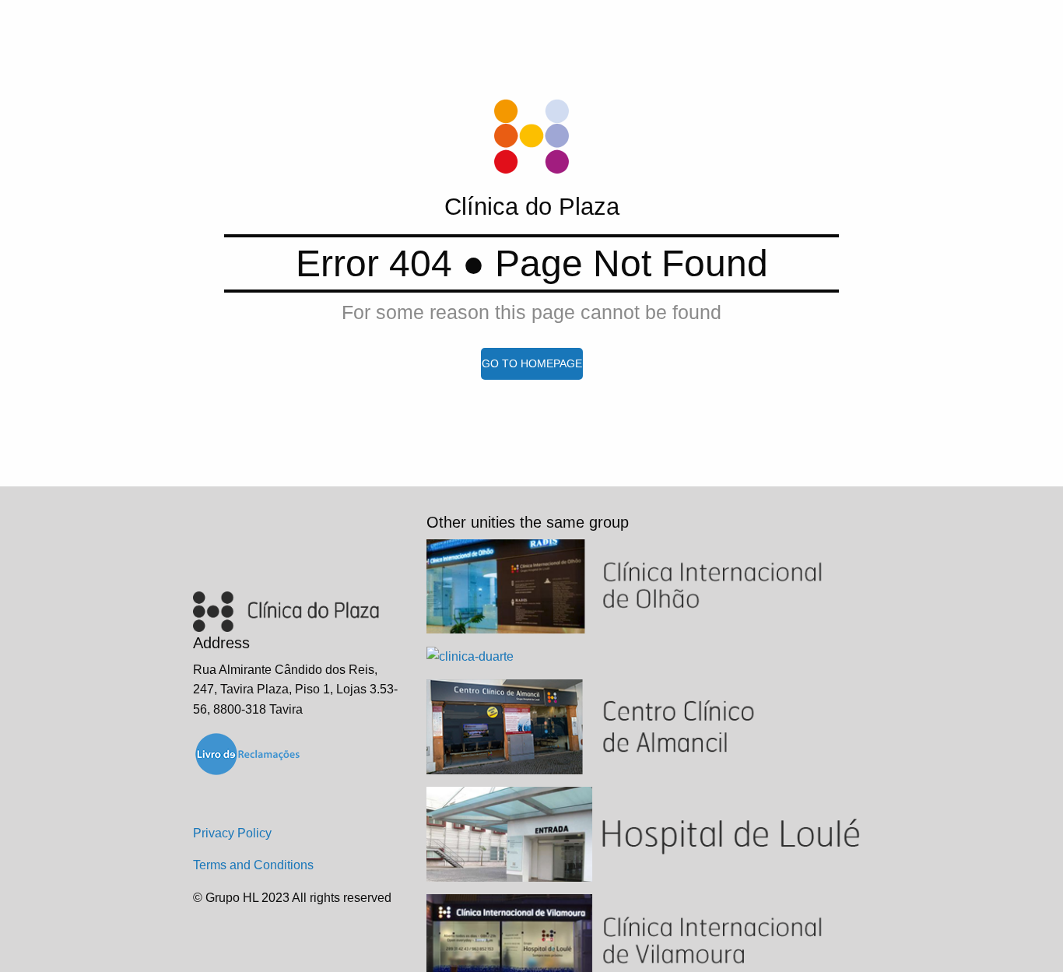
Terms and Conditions (253, 865)
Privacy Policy (232, 833)
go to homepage (532, 363)
